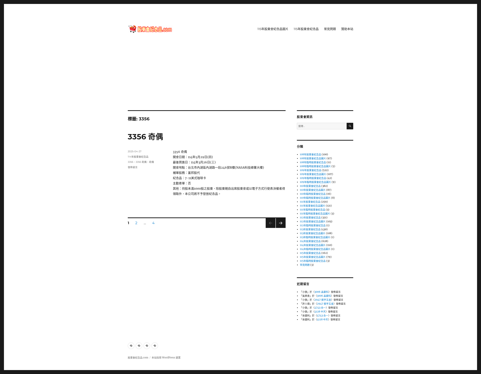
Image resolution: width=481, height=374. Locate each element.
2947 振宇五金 (323, 299)
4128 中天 (320, 311)
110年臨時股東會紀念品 (313, 193)
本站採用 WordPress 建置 (166, 357)
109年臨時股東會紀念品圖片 (315, 182)
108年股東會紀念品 (310, 154)
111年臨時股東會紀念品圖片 (315, 213)
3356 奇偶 (145, 136)
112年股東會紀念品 (310, 217)
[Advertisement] (240, 82)
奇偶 (151, 161)
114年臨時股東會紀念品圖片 (315, 249)
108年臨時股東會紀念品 (313, 162)
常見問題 (330, 29)
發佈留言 (133, 167)
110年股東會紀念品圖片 (313, 190)
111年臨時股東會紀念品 (312, 209)
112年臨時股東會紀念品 (313, 225)
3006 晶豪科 (321, 291)
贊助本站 (347, 29)
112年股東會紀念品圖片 (313, 221)
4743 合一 (320, 307)
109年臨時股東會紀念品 (313, 178)
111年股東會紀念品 (310, 201)
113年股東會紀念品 (310, 229)
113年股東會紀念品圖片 (312, 233)
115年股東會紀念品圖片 (272, 29)
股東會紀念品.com (138, 357)
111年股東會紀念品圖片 (312, 205)
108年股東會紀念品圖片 (313, 158)
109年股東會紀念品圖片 (313, 174)
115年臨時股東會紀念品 (313, 260)
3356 (130, 161)
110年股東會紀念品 (310, 186)
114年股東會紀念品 (138, 156)
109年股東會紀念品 (310, 170)
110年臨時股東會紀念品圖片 (315, 197)
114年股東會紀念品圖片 (313, 245)
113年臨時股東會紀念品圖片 (315, 237)
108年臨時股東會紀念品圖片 (315, 166)
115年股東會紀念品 (306, 29)
